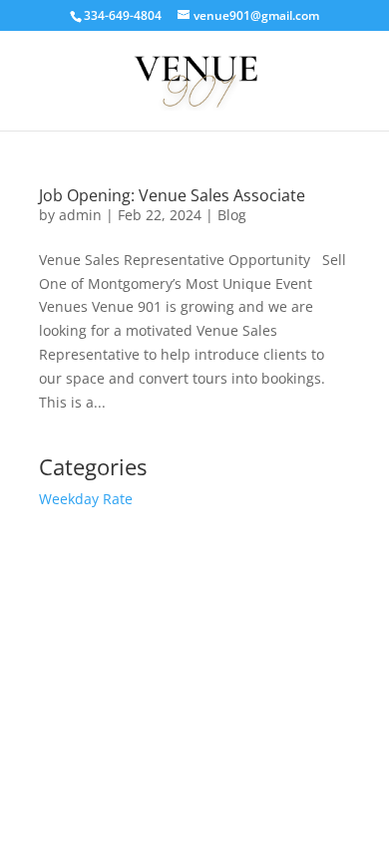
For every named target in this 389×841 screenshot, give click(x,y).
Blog (231, 214)
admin (80, 214)
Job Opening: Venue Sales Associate (172, 195)
